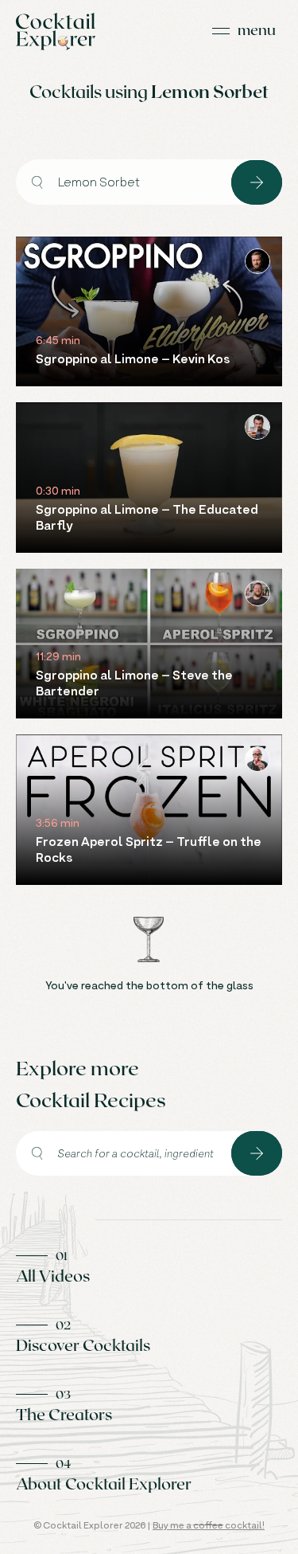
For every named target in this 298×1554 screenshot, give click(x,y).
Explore (256, 182)
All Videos (53, 1275)
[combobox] (123, 182)
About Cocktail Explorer (104, 1483)
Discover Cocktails (83, 1344)
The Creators (64, 1413)
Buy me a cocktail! (209, 1525)
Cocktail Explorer (55, 31)
